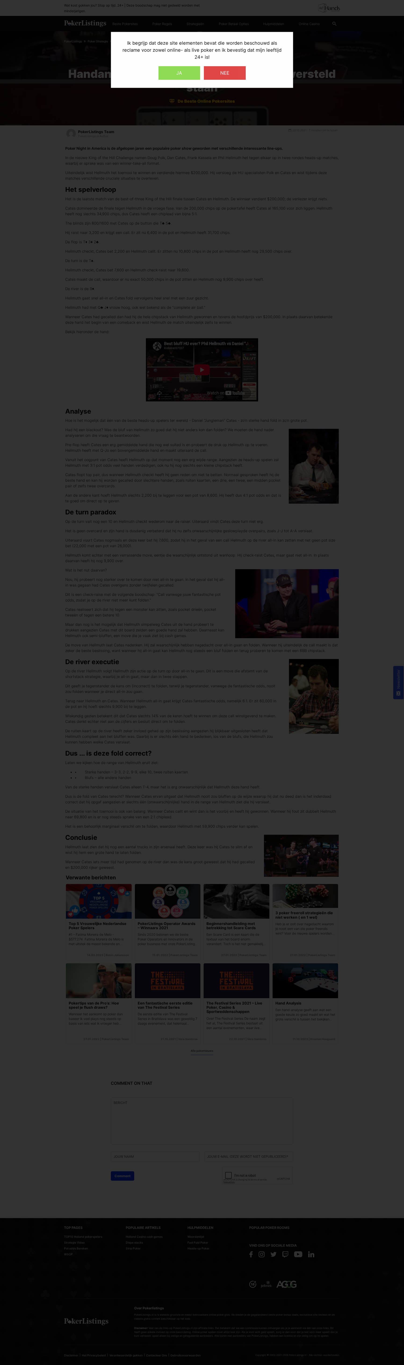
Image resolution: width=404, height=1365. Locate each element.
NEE (224, 73)
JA (179, 73)
